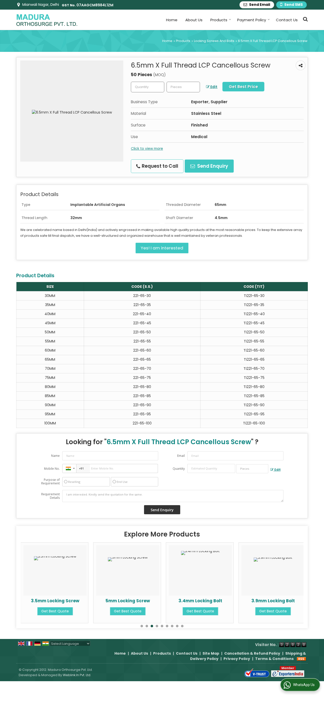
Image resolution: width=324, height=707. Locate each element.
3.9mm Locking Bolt (273, 601)
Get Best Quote (55, 611)
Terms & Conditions (274, 658)
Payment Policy (251, 20)
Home (171, 20)
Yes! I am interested (162, 248)
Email (181, 456)
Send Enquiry (212, 166)
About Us (193, 20)
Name (55, 456)
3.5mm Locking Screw (55, 601)
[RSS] (301, 658)
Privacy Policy (237, 658)
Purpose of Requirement (50, 481)
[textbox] (183, 87)
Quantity (179, 468)
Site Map (210, 653)
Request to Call (159, 166)
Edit (213, 86)
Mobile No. (52, 468)
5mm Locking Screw (128, 601)
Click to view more (147, 148)
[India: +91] (69, 468)
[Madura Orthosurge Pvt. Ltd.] (46, 19)
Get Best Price (243, 86)
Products (218, 20)
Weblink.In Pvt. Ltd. (77, 675)
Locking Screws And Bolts (214, 41)
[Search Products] (304, 19)
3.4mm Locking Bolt (200, 601)
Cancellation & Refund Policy (252, 653)
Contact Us (287, 20)
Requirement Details (50, 496)
